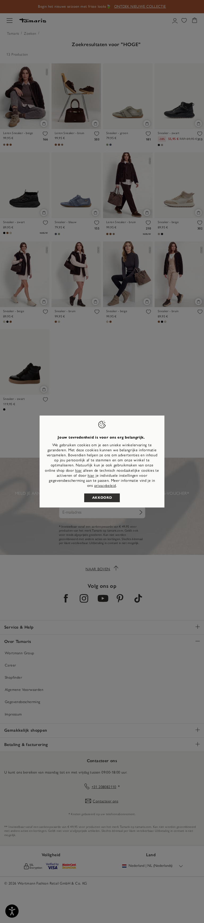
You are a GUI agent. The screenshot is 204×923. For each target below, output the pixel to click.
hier (78, 470)
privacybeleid (105, 485)
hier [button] (91, 475)
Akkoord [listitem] (102, 498)
